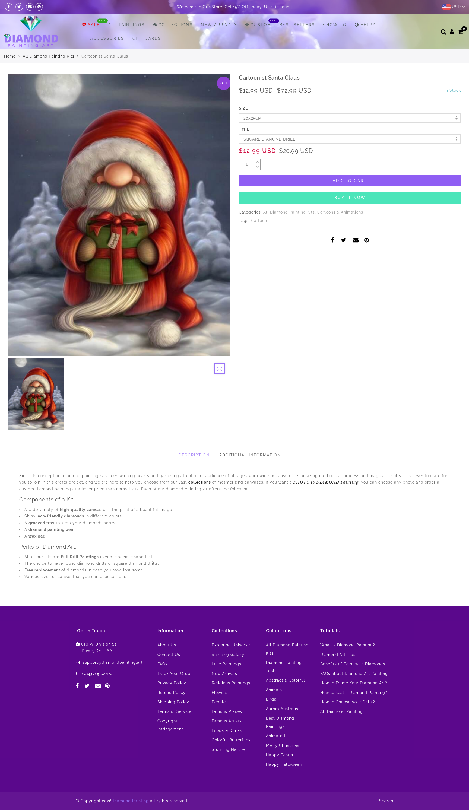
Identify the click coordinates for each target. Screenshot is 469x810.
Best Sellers (297, 25)
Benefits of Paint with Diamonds (352, 664)
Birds (271, 699)
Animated (275, 736)
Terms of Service (174, 711)
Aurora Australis (282, 709)
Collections (176, 25)
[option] (119, 215)
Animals (274, 690)
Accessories (107, 38)
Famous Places (227, 711)
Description (194, 455)
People (219, 702)
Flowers (219, 692)
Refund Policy (171, 692)
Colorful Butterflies (231, 740)
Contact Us (168, 654)
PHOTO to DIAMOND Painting (326, 482)
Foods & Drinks (227, 730)
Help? (367, 25)
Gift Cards (146, 38)
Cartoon (259, 220)
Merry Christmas (282, 745)
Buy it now (350, 197)
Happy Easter (280, 755)
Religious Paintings (231, 683)
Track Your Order (174, 673)
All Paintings (126, 25)
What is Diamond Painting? (347, 645)
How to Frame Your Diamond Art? (353, 683)
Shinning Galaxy (228, 654)
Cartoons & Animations (340, 212)
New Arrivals (219, 25)
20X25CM (252, 118)
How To (336, 25)
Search (386, 801)
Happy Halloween (284, 764)
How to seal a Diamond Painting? (353, 692)
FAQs (162, 664)
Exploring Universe (231, 645)
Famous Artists (227, 721)
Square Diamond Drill (269, 139)
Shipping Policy (173, 702)
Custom (261, 25)
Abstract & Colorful (285, 680)
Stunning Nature (228, 749)
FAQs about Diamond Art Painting (354, 673)
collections (200, 482)
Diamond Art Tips (338, 654)
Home (10, 56)
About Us (166, 645)
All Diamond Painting (341, 711)
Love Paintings (226, 664)
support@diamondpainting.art (113, 662)
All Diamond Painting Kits (48, 56)
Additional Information (250, 455)
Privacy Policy (171, 683)
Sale (94, 25)
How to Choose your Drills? (347, 702)
